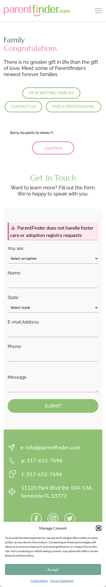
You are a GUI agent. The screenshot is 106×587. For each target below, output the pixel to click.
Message (17, 377)
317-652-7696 (45, 460)
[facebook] (36, 518)
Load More (53, 147)
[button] (98, 528)
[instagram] (53, 518)
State (14, 297)
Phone (15, 346)
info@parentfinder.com (53, 447)
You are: (17, 248)
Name (15, 272)
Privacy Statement (61, 581)
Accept (53, 569)
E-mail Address (24, 322)
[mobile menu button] (98, 11)
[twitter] (69, 518)
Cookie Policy (39, 581)
